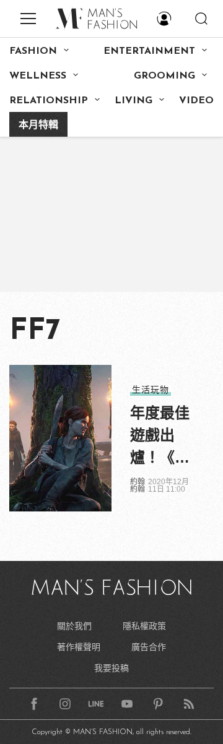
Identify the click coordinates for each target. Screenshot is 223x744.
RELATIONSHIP (48, 101)
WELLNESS (37, 76)
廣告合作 (148, 647)
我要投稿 (111, 668)
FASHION (33, 51)
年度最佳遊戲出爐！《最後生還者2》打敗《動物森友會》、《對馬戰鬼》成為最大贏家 (160, 436)
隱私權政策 (144, 626)
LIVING (133, 101)
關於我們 (74, 626)
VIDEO (196, 101)
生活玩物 (150, 390)
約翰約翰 (137, 485)
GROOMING (164, 76)
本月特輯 (38, 125)
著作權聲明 (78, 647)
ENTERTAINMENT (149, 51)
